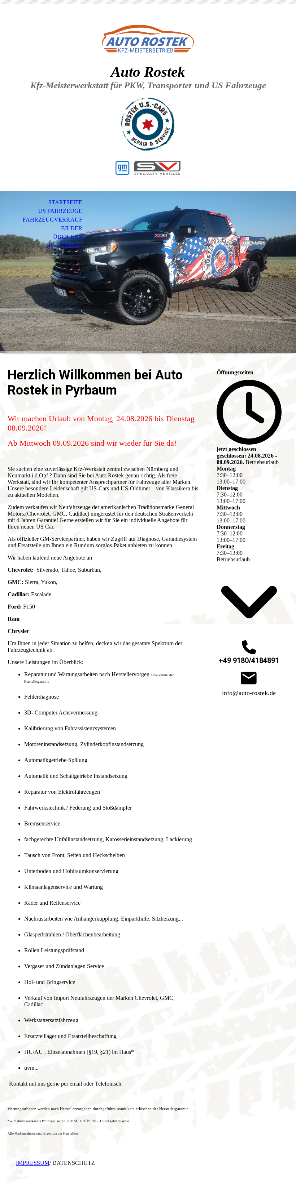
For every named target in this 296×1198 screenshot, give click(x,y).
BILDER (71, 228)
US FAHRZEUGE (60, 211)
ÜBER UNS (67, 237)
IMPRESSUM (32, 1163)
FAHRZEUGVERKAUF (52, 220)
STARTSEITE (65, 202)
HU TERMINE (64, 245)
